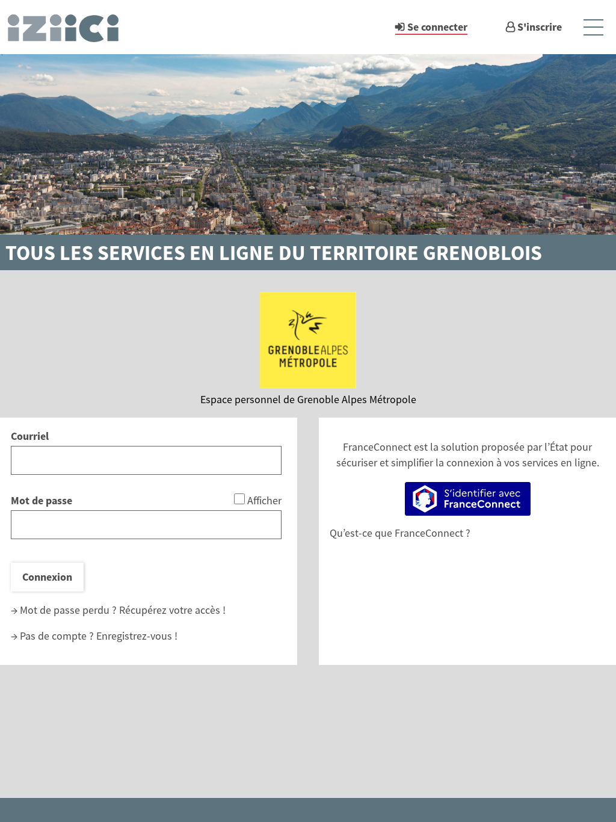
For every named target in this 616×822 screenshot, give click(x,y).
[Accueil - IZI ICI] (68, 27)
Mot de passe (41, 500)
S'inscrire (539, 27)
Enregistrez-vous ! (136, 636)
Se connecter (437, 27)
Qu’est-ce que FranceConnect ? (400, 533)
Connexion (47, 577)
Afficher (264, 500)
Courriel (30, 436)
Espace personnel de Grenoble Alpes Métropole (308, 399)
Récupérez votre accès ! (172, 610)
